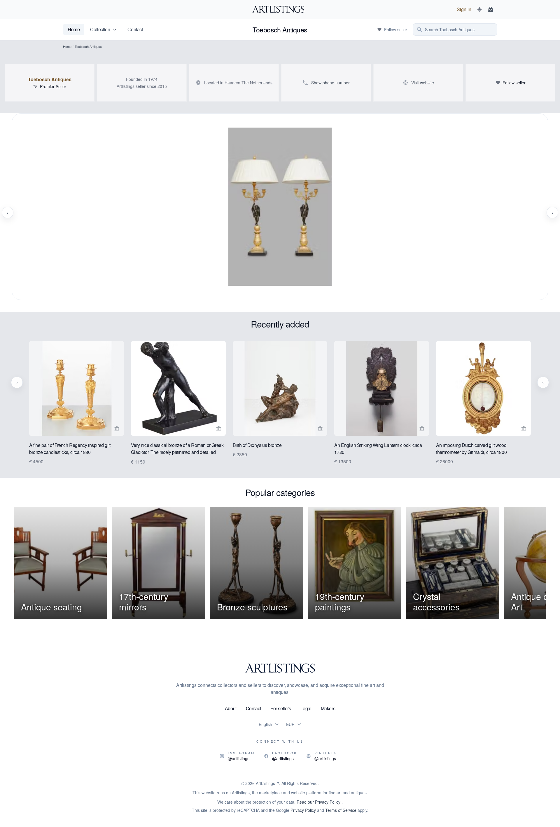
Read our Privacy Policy (319, 802)
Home (74, 29)
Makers (328, 708)
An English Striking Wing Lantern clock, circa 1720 (378, 448)
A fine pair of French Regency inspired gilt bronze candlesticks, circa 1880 (70, 448)
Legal (306, 708)
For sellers (280, 708)
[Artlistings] (280, 9)
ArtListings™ (267, 783)
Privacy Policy (303, 810)
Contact (135, 29)
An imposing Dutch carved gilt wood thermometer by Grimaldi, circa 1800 (471, 448)
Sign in (464, 9)
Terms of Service (340, 810)
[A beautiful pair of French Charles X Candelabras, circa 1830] (280, 212)
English (265, 724)
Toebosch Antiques (49, 79)
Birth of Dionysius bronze (257, 445)
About (231, 708)
